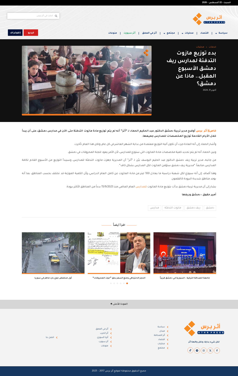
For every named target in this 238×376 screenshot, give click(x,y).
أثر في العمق (149, 33)
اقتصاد (204, 33)
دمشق (210, 207)
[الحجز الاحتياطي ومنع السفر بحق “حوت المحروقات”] (119, 253)
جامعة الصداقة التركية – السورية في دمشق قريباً (185, 278)
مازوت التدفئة (172, 207)
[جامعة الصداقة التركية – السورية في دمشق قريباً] (184, 253)
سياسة (223, 33)
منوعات (112, 33)
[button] (26, 258)
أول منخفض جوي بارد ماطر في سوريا (53, 278)
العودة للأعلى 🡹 (119, 304)
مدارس (154, 207)
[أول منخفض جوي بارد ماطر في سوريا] (53, 253)
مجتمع (171, 33)
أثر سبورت (129, 33)
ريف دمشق (193, 207)
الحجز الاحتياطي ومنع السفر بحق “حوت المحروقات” (119, 278)
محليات (189, 33)
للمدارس (141, 186)
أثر (205, 131)
